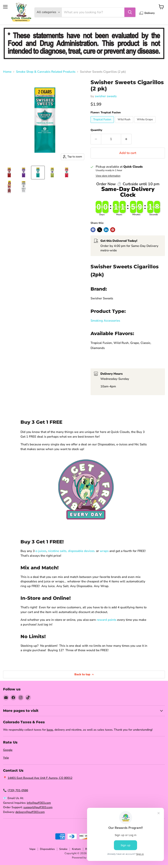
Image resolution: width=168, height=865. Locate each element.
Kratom (76, 849)
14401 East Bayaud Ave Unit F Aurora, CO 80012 (40, 778)
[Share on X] (99, 229)
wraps (104, 551)
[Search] (129, 12)
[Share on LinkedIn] (106, 229)
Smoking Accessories (105, 321)
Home (7, 72)
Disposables (47, 849)
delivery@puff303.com (30, 812)
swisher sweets (106, 96)
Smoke (63, 849)
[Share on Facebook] (93, 229)
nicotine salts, (57, 551)
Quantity (96, 130)
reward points (106, 620)
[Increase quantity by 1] (126, 139)
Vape (32, 849)
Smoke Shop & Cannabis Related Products (45, 72)
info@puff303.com (39, 803)
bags (50, 730)
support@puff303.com (37, 807)
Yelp (6, 758)
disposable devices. (81, 551)
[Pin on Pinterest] (112, 229)
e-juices (40, 551)
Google (7, 750)
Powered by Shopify (84, 857)
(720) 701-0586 (18, 790)
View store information (108, 175)
